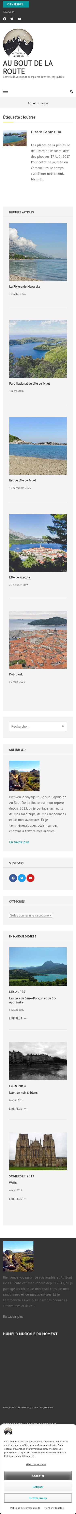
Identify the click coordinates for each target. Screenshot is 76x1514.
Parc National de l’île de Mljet (29, 383)
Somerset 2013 (21, 1176)
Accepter (38, 1476)
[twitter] (12, 19)
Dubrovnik (16, 674)
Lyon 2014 (17, 1086)
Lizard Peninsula (46, 132)
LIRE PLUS (18, 1018)
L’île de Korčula (19, 577)
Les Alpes (17, 992)
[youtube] (19, 19)
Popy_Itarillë (9, 1407)
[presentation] (38, 252)
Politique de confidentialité (25, 1507)
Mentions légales (54, 1507)
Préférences (38, 1498)
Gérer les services (36, 1464)
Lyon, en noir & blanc (23, 1092)
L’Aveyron (8, 12)
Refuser (38, 1487)
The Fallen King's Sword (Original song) (34, 1407)
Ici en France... (16, 4)
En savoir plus (19, 842)
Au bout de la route (27, 67)
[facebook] (4, 19)
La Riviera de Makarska (24, 286)
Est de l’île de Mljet (22, 480)
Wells (13, 1183)
